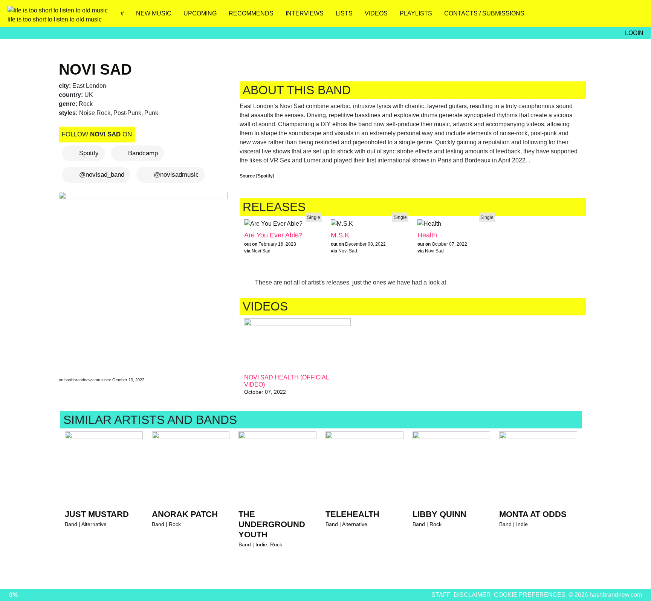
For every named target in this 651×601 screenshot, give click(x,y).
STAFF (441, 595)
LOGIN (634, 33)
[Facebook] (589, 16)
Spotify (89, 153)
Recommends (251, 13)
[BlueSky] (567, 16)
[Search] (633, 16)
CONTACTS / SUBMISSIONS (484, 13)
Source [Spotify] (257, 176)
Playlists (416, 13)
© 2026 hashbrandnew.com (605, 595)
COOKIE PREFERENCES (529, 595)
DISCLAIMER (472, 595)
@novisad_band (101, 174)
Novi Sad (95, 69)
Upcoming (200, 13)
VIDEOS (376, 13)
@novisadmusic (176, 174)
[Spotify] (611, 16)
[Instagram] (545, 16)
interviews (305, 13)
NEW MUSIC (153, 13)
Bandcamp (143, 153)
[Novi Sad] (145, 277)
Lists (344, 13)
